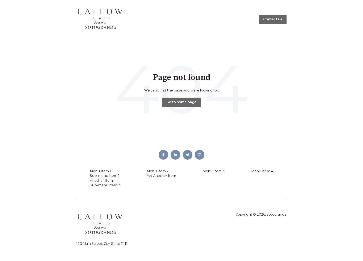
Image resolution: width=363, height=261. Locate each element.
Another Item (101, 181)
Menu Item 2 (158, 171)
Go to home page (181, 102)
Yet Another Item (161, 176)
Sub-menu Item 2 (105, 185)
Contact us (272, 19)
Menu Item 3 (214, 171)
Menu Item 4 (262, 171)
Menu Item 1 (100, 171)
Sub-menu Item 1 (104, 176)
